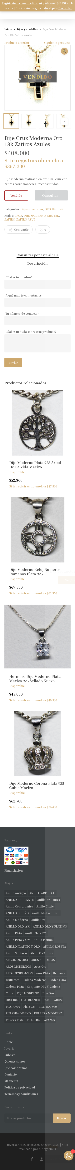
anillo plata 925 (35, 933)
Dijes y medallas (27, 29)
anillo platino (43, 940)
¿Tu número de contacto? (21, 313)
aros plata (43, 973)
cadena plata (15, 986)
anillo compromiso (19, 906)
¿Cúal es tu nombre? (18, 277)
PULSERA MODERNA (48, 1013)
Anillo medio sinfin (45, 913)
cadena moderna (34, 980)
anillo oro (38, 920)
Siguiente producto (57, 42)
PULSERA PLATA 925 (41, 1020)
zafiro (62, 209)
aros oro (40, 966)
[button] (64, 51)
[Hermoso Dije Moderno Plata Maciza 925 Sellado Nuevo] (37, 636)
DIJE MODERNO (34, 215)
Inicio (8, 29)
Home (8, 1042)
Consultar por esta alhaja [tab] (38, 254)
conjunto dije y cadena (43, 986)
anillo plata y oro (18, 940)
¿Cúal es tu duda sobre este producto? (30, 332)
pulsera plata (14, 1020)
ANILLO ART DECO (42, 893)
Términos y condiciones (21, 1094)
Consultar (50, 195)
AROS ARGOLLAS (43, 960)
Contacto (10, 1074)
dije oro (48, 993)
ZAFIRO (9, 219)
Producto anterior (16, 42)
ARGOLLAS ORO (17, 960)
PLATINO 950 (48, 1006)
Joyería (9, 1048)
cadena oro (58, 980)
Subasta (9, 1055)
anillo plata (14, 933)
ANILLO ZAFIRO (41, 953)
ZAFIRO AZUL (25, 219)
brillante (59, 973)
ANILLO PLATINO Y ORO (23, 946)
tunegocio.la (47, 1149)
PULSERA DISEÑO (18, 1013)
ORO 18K (51, 209)
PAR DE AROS (52, 1000)
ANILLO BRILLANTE (20, 900)
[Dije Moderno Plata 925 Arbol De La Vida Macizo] (37, 422)
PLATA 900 (13, 1006)
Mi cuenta (11, 1081)
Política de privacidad (19, 1087)
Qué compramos (15, 1068)
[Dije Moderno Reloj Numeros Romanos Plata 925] (37, 529)
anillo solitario (16, 953)
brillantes (12, 980)
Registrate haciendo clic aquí (22, 3)
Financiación (13, 870)
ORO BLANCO (30, 1000)
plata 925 (29, 1006)
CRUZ (18, 215)
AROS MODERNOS (18, 966)
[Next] (64, 121)
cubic (10, 993)
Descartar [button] (65, 8)
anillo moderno (17, 920)
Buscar (61, 1118)
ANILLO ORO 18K (18, 926)
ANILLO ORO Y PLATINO (50, 926)
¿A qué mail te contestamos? (23, 295)
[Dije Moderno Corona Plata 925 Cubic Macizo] (37, 743)
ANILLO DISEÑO (17, 913)
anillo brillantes (48, 900)
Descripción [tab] (37, 263)
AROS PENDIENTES (19, 973)
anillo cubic (45, 906)
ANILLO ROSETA (54, 946)
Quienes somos (14, 1061)
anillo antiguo (16, 893)
